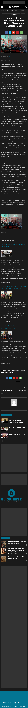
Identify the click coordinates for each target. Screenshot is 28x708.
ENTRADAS (23, 13)
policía (6, 372)
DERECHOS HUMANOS (3, 422)
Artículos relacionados (7, 415)
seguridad (11, 372)
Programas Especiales (7, 702)
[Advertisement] (14, 2)
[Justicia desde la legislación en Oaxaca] (4, 435)
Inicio (2, 10)
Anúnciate (20, 703)
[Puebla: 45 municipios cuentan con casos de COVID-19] (4, 429)
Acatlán (8, 370)
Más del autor (16, 415)
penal (2, 372)
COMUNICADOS (4, 437)
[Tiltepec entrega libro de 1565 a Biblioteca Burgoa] (3, 559)
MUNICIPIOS (14, 14)
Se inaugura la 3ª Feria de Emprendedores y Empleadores (21, 390)
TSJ (9, 56)
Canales (15, 703)
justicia (17, 370)
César (7, 29)
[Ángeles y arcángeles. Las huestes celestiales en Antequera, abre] (3, 544)
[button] (26, 7)
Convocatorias (9, 703)
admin (9, 544)
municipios (23, 370)
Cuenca (13, 370)
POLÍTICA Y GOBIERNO (7, 13)
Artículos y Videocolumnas (18, 702)
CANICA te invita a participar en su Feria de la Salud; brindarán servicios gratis (7, 391)
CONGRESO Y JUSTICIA (16, 13)
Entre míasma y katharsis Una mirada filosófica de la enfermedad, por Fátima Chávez (17, 550)
